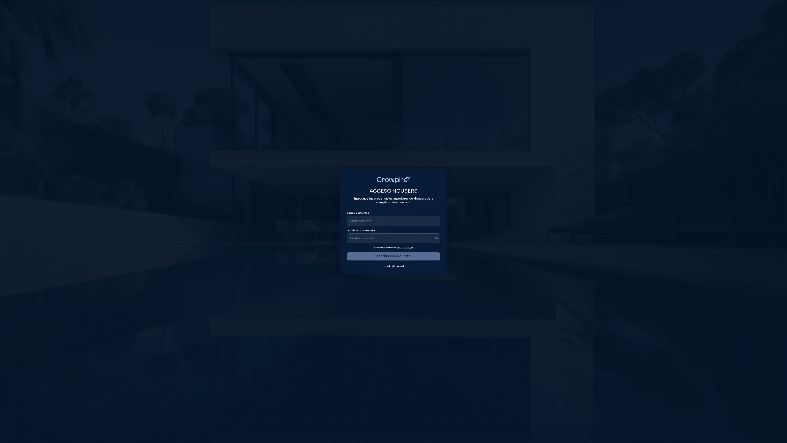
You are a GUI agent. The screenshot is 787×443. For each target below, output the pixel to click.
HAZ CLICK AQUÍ (405, 248)
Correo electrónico (358, 213)
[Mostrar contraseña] (436, 238)
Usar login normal (393, 266)
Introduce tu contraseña (361, 230)
